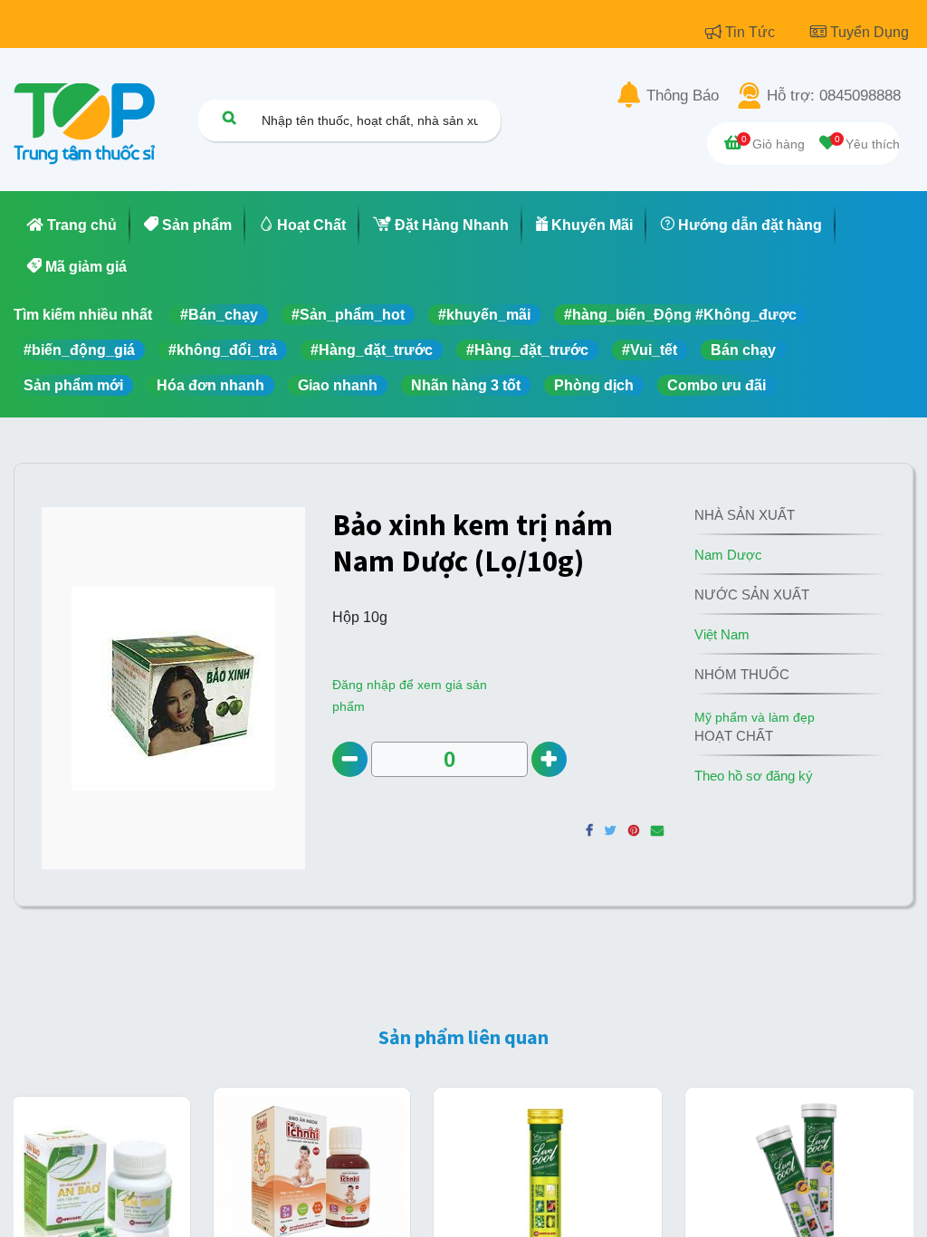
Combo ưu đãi (716, 385)
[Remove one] (350, 759)
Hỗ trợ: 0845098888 (834, 96)
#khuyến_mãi (484, 314)
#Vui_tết (649, 350)
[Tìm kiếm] (229, 117)
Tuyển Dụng (869, 32)
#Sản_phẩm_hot (348, 314)
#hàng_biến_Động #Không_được (680, 314)
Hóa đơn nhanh (210, 385)
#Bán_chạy (219, 314)
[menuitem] (72, 225)
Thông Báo (682, 96)
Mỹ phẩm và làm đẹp (754, 717)
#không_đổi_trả (222, 350)
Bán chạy (743, 350)
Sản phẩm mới (73, 385)
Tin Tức (752, 32)
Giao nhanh (337, 385)
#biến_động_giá (79, 350)
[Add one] (549, 759)
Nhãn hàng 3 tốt (466, 385)
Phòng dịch (594, 385)
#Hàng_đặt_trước (372, 350)
